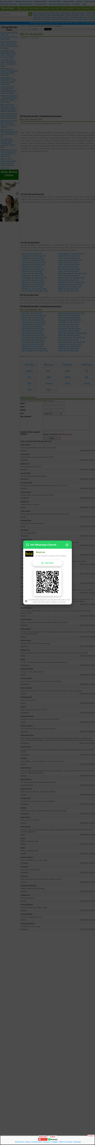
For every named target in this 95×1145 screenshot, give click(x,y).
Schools (46, 1142)
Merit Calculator (66, 1142)
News (27, 1142)
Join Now (49, 563)
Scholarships (37, 1142)
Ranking (77, 1142)
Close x (91, 1135)
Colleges (54, 1142)
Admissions (19, 1142)
